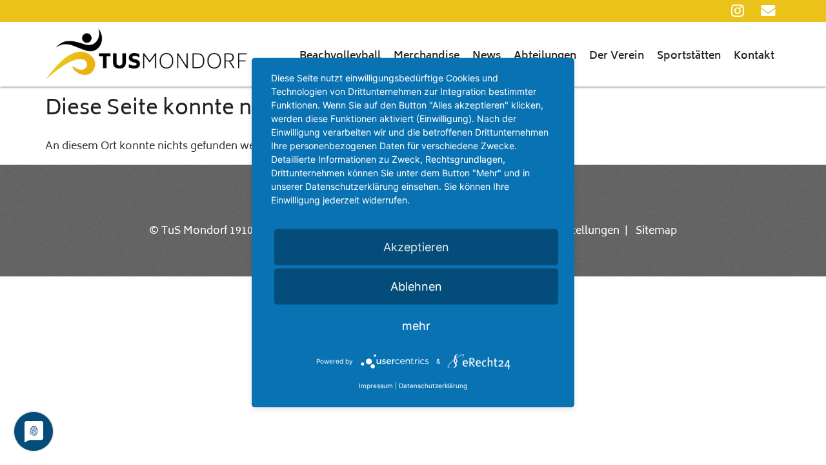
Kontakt (754, 56)
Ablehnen (416, 286)
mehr (416, 326)
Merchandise (426, 56)
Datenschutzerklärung (433, 385)
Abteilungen (545, 56)
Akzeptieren (416, 247)
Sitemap (656, 231)
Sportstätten (689, 56)
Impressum (376, 385)
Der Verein (616, 56)
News (486, 56)
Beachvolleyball (340, 56)
